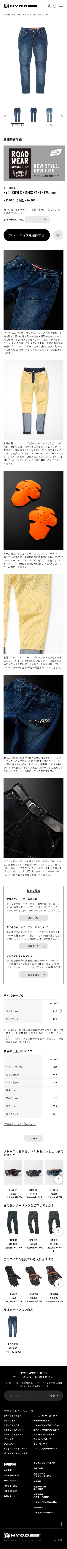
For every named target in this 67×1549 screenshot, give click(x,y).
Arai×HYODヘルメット (44, 1434)
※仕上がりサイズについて (20, 1123)
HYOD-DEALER (10, 1491)
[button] (58, 1179)
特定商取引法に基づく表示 (40, 1487)
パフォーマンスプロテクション (47, 1425)
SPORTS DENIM (41, 14)
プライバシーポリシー (43, 1512)
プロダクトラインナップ (19, 1411)
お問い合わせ (10, 1496)
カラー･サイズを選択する (26, 235)
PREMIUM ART (40, 1420)
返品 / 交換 (38, 1468)
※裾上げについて (13, 212)
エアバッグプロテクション (45, 1429)
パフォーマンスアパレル (14, 1453)
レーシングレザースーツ (44, 1415)
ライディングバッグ (42, 1439)
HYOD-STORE (10, 1486)
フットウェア (39, 1444)
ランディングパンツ (12, 1429)
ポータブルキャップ (12, 1434)
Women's (8, 1444)
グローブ (8, 1439)
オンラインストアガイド (44, 1463)
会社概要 (8, 1470)
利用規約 (37, 1481)
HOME (7, 14)
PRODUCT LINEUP (21, 14)
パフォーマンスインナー (14, 1448)
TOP (60, 1540)
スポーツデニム (10, 1425)
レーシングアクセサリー (44, 1448)
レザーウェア (10, 1420)
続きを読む (33, 917)
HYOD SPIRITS (11, 1480)
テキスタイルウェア (12, 1415)
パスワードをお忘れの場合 (45, 1502)
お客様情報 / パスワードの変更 (41, 1495)
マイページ (38, 1507)
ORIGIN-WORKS (12, 1475)
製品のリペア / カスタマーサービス (42, 1474)
